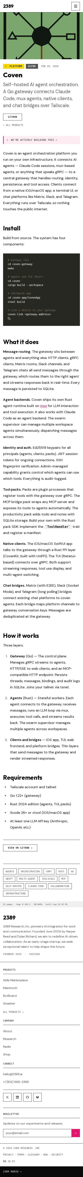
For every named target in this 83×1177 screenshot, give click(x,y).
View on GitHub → (20, 847)
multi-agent (27, 878)
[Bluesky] (37, 1097)
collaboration (60, 886)
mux (43, 405)
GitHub (12, 117)
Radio (7, 1047)
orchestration (30, 871)
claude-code (36, 886)
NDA (45, 1154)
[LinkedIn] (17, 1097)
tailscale (48, 878)
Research (9, 1039)
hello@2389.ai (12, 1074)
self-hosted (13, 886)
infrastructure (16, 893)
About (7, 1031)
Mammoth (10, 988)
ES (13, 1161)
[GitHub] (27, 1097)
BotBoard (10, 996)
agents (10, 871)
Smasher (9, 1003)
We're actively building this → (34, 140)
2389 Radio (12, 1171)
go (72, 871)
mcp (63, 878)
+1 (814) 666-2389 (16, 1082)
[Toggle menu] (75, 6)
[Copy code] (9, 318)
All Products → (13, 1012)
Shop (6, 1054)
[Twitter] (7, 1097)
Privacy (8, 1154)
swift (9, 878)
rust (61, 871)
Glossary (34, 1154)
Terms (20, 1154)
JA (9, 1161)
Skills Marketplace (15, 980)
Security (57, 1154)
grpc (49, 871)
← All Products (13, 125)
